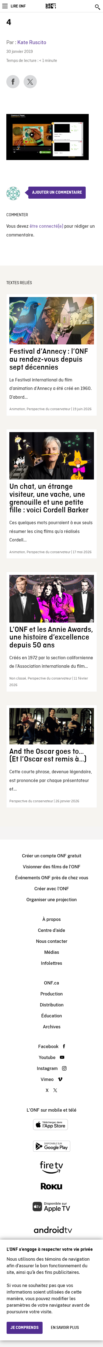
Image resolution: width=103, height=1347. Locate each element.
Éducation (51, 1015)
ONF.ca (51, 983)
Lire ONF (18, 6)
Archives (51, 1026)
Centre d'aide (51, 930)
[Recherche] (98, 7)
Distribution (51, 1005)
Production (51, 994)
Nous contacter (51, 941)
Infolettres (51, 963)
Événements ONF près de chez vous (51, 877)
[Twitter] (30, 81)
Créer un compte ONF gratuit (51, 855)
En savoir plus (65, 1328)
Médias (51, 952)
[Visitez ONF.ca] (60, 6)
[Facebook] (13, 81)
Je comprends (24, 1328)
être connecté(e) (46, 226)
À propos (51, 919)
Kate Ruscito (31, 42)
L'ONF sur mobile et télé (51, 1110)
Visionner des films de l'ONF (51, 866)
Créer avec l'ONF (51, 888)
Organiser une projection (51, 899)
